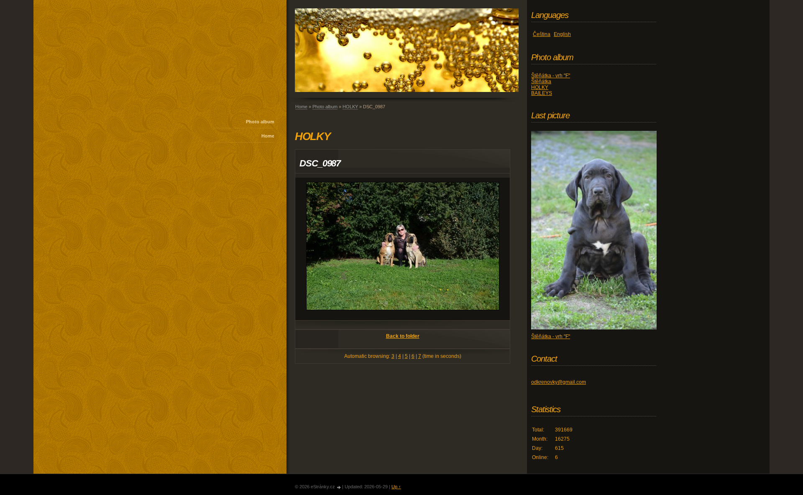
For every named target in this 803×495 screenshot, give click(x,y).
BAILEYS (541, 93)
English (562, 34)
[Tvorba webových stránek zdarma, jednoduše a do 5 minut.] (339, 487)
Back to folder (402, 336)
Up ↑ (396, 486)
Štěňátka (541, 81)
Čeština (541, 34)
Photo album (260, 121)
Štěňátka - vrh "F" (550, 76)
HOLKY (350, 106)
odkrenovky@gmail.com (558, 382)
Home (267, 135)
